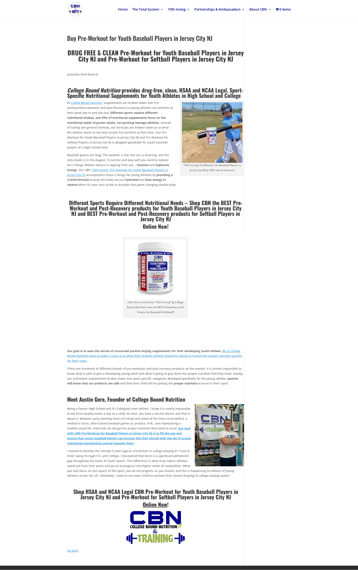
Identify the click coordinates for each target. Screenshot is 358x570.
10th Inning (177, 10)
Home (123, 10)
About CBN (258, 10)
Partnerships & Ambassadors (217, 10)
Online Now (155, 504)
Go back (72, 551)
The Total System (145, 10)
